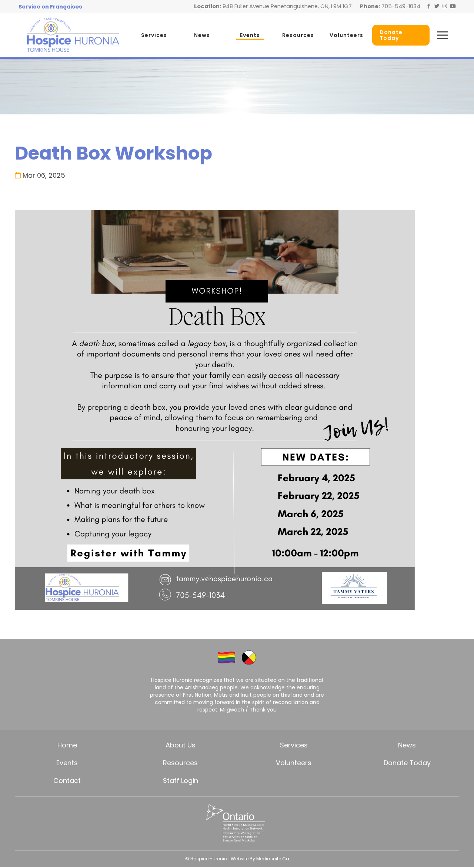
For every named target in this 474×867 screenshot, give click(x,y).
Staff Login (180, 780)
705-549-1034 (400, 6)
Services (154, 35)
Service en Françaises (50, 6)
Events (250, 35)
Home (67, 745)
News (202, 35)
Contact (67, 780)
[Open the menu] (442, 35)
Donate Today (407, 762)
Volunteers (346, 35)
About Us (181, 745)
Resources (298, 35)
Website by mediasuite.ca (260, 859)
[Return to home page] (72, 35)
